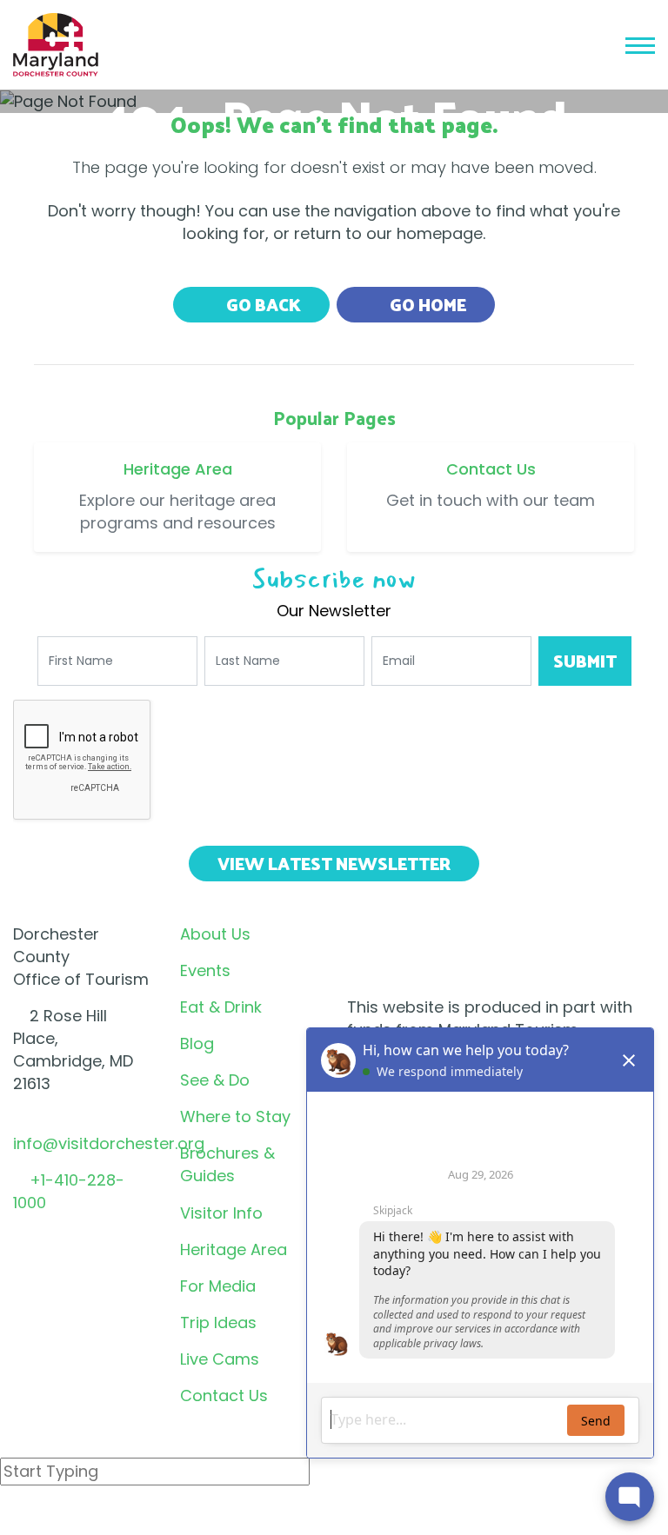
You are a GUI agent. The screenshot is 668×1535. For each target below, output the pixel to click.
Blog (197, 1043)
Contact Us (224, 1395)
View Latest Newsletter (334, 863)
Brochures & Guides (227, 1164)
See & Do (215, 1080)
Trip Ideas (218, 1322)
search (62, 1516)
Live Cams (219, 1359)
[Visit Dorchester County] (55, 43)
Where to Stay (235, 1116)
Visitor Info (221, 1213)
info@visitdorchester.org (108, 1143)
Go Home (426, 304)
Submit (585, 660)
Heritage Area (233, 1249)
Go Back (262, 304)
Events (205, 970)
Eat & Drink (221, 1007)
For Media (218, 1286)
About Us (215, 934)
